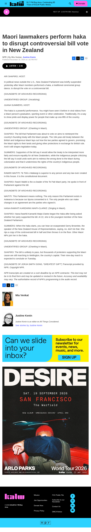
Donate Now (38, 505)
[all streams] (87, 12)
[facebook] (72, 496)
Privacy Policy (39, 511)
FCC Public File (58, 495)
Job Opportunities (40, 500)
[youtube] (72, 510)
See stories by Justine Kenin (28, 325)
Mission (37, 495)
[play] (6, 12)
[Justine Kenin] (7, 319)
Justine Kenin (29, 57)
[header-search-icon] (70, 3)
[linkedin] (72, 505)
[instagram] (72, 500)
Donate (81, 3)
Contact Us (56, 506)
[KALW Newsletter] (45, 348)
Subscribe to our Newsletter (58, 501)
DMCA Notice (57, 512)
